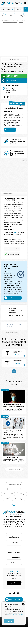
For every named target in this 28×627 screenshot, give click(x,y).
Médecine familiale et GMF (10, 22)
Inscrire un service (14, 298)
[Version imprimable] (8, 97)
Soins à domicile (9, 494)
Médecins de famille (15, 484)
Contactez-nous (14, 563)
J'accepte (9, 621)
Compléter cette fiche (13, 254)
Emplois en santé (14, 553)
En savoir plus (10, 130)
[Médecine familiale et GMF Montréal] (14, 371)
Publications (14, 542)
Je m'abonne (15, 583)
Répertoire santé (20, 20)
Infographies (23, 16)
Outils (14, 547)
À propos (14, 532)
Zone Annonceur (14, 558)
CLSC (7, 499)
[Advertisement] (14, 40)
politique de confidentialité (15, 615)
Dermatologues (19, 499)
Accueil (12, 20)
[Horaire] (3, 97)
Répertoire (4, 16)
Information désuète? (13, 249)
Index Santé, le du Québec (17, 141)
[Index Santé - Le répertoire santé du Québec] (11, 3)
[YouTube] (18, 593)
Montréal (21, 22)
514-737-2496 (12, 76)
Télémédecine (15, 489)
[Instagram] (10, 593)
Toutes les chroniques (14, 469)
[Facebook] (14, 593)
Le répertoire (14, 537)
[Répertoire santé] (14, 504)
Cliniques (23, 494)
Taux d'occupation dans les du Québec (17, 153)
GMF (15, 232)
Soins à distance (14, 16)
